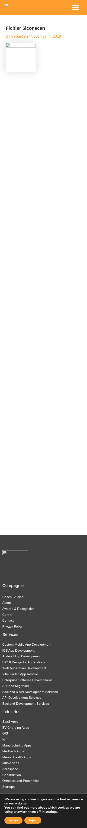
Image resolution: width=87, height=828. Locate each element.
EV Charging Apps (15, 727)
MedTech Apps (13, 751)
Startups (8, 787)
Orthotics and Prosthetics (20, 781)
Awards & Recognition (18, 608)
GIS (5, 733)
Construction (11, 775)
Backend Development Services (25, 703)
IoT (4, 739)
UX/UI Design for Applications (23, 662)
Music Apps (10, 763)
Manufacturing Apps (17, 745)
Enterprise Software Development (27, 680)
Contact (8, 620)
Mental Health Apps (16, 757)
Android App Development (21, 656)
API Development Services (22, 697)
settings (51, 812)
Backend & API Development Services (30, 692)
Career (7, 614)
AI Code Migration (15, 686)
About (6, 602)
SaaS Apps (10, 721)
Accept (13, 820)
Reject (33, 820)
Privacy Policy (12, 626)
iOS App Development (18, 650)
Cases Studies (12, 597)
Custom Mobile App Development (26, 644)
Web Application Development (24, 668)
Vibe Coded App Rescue (20, 674)
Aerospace (10, 769)
